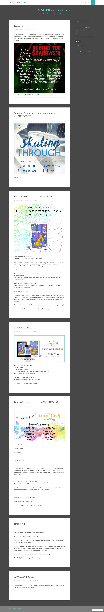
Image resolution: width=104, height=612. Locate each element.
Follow (77, 41)
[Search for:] (82, 21)
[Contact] (85, 2)
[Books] (88, 2)
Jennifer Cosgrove (52, 9)
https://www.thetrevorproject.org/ (55, 305)
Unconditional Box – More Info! (33, 196)
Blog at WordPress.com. (16, 608)
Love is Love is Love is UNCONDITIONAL (36, 402)
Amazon (16, 177)
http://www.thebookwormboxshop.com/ (24, 373)
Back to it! (20, 25)
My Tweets (77, 54)
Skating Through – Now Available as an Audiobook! (35, 115)
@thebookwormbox (33, 383)
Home (12, 2)
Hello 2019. (20, 524)
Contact (19, 2)
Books (26, 2)
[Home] (81, 2)
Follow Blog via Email (82, 27)
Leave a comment (30, 29)
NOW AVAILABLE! (23, 327)
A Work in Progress (25, 576)
